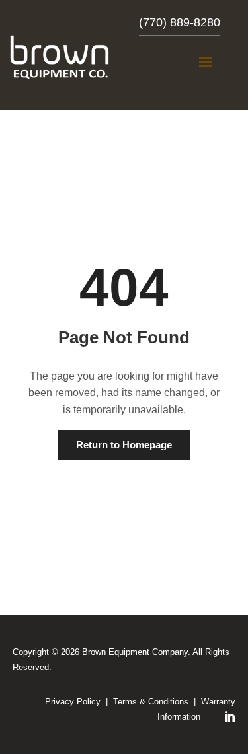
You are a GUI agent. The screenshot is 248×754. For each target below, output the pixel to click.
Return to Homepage (124, 444)
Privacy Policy (73, 701)
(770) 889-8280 (179, 22)
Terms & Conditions (150, 701)
